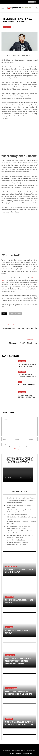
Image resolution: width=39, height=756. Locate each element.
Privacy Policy (30, 751)
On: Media (17, 753)
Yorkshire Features (11, 688)
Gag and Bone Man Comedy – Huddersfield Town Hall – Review (27, 376)
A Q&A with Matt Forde (27, 385)
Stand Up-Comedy (16, 313)
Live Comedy (7, 27)
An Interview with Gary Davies (16, 540)
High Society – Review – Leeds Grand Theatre (20, 498)
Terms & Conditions (18, 751)
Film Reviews (9, 597)
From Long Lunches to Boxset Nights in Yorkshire (18, 692)
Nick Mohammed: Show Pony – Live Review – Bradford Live (27, 366)
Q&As (20, 382)
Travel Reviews (10, 655)
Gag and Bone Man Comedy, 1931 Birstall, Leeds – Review (26, 397)
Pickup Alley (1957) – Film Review (23, 343)
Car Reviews (9, 627)
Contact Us (6, 751)
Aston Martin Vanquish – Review (17, 514)
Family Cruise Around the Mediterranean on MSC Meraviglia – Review (18, 661)
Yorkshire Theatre (11, 566)
